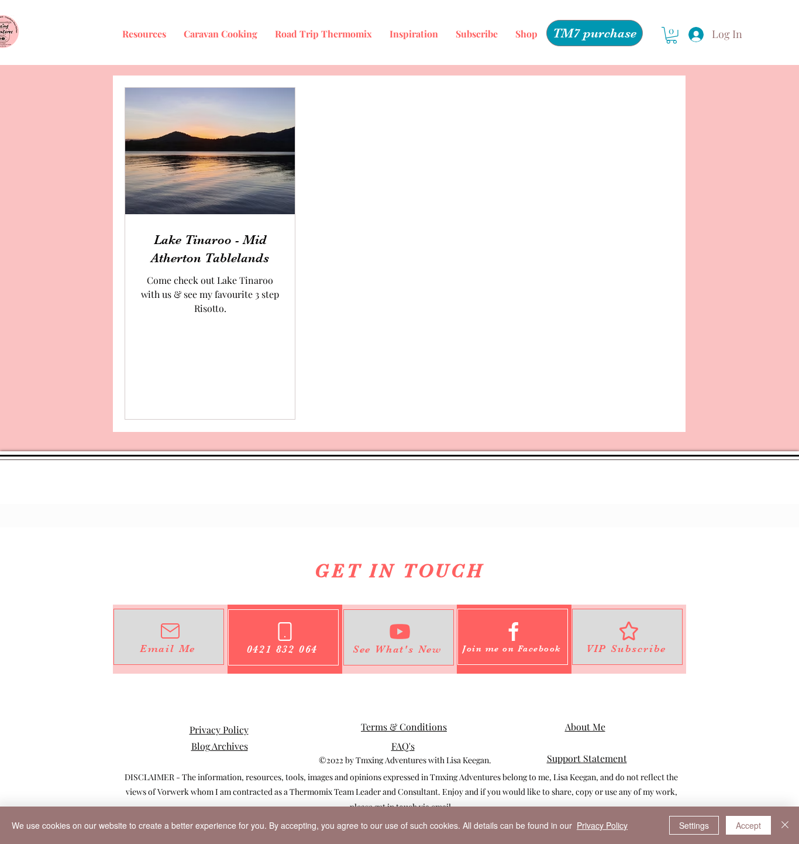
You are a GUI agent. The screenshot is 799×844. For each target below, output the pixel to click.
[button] (671, 35)
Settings (694, 825)
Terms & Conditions (404, 727)
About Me (585, 727)
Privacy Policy (219, 729)
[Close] (785, 825)
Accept (748, 825)
